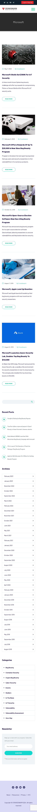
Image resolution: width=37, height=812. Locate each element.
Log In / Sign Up (27, 2)
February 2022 (8, 506)
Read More (8, 99)
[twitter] (4, 2)
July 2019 (7, 624)
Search (32, 402)
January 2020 (8, 595)
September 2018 (9, 639)
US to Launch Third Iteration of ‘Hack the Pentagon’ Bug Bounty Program (18, 447)
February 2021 (8, 540)
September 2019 (9, 615)
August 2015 (8, 649)
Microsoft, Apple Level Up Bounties (17, 289)
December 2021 (9, 511)
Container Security (12, 673)
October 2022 (8, 491)
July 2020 (7, 570)
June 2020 (7, 575)
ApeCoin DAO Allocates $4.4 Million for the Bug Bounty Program (20, 457)
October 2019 (8, 610)
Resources (15, 795)
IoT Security (10, 703)
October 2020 (8, 555)
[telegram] (13, 2)
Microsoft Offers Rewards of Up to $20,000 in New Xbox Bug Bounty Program (17, 148)
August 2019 (8, 619)
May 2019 (7, 634)
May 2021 (7, 530)
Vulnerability (10, 708)
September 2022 (9, 496)
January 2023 (8, 481)
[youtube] (10, 2)
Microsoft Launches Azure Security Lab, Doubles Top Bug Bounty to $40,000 (17, 356)
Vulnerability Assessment (15, 713)
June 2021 (7, 525)
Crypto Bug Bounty (12, 678)
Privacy (23, 795)
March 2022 (8, 501)
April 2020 (7, 585)
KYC (29, 795)
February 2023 (8, 476)
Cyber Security (11, 683)
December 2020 (9, 550)
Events (8, 688)
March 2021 (7, 535)
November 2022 (9, 486)
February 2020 (8, 590)
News (8, 795)
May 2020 (7, 580)
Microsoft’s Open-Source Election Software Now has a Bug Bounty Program (16, 218)
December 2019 (9, 600)
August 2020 (8, 565)
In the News (10, 698)
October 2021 (8, 521)
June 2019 (7, 629)
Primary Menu (33, 9)
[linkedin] (7, 2)
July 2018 (7, 644)
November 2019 (9, 605)
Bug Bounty (10, 667)
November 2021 (9, 516)
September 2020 (9, 560)
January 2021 (8, 545)
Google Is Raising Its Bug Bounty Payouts (18, 418)
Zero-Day (9, 718)
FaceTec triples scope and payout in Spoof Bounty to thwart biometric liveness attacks (19, 428)
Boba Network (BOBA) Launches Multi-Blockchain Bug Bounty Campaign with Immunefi (21, 437)
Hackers (8, 693)
